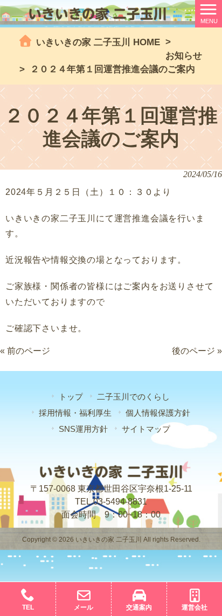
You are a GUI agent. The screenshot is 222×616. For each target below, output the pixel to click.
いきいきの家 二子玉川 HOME (96, 42)
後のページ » (197, 350)
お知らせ (183, 56)
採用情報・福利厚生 (75, 412)
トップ (71, 396)
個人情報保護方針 (158, 412)
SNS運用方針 (83, 428)
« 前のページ (25, 350)
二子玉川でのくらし (133, 396)
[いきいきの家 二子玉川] (97, 13)
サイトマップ (146, 428)
